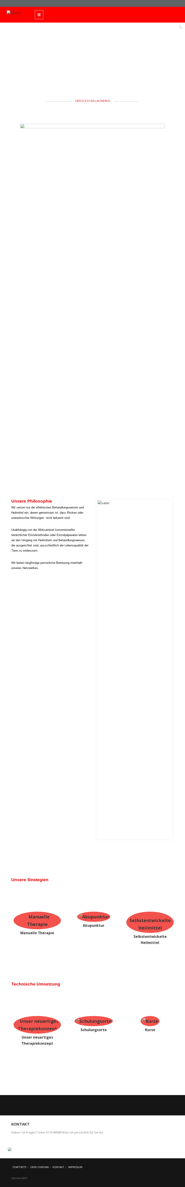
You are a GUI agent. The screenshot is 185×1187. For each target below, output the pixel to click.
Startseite (19, 1167)
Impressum (75, 1167)
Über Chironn (39, 1167)
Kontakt (58, 1167)
